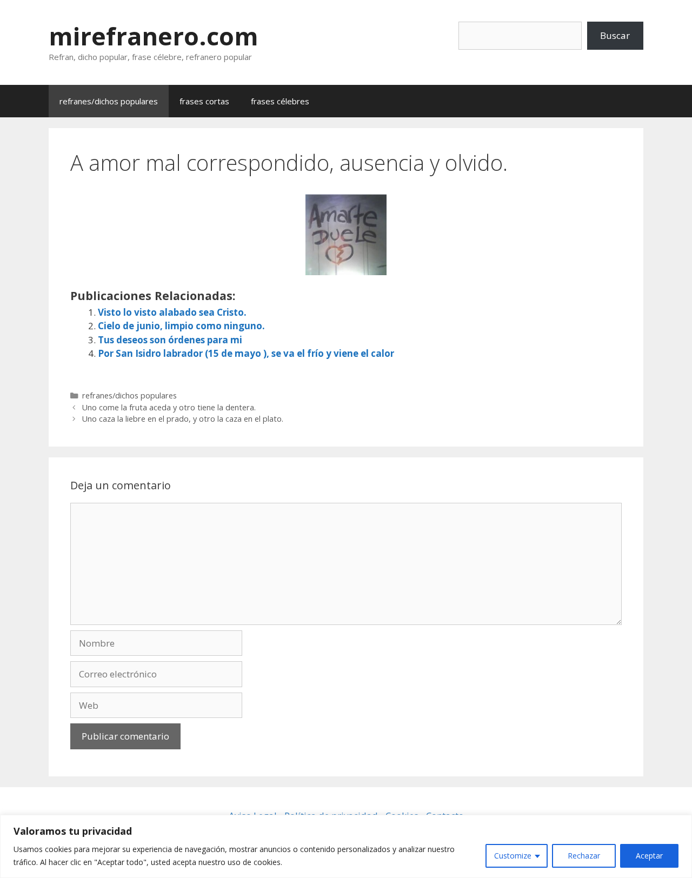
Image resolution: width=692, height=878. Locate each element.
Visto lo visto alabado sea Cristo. (172, 312)
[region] (346, 846)
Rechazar (584, 855)
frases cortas (204, 101)
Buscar (615, 35)
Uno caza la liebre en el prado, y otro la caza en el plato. (182, 419)
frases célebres (280, 101)
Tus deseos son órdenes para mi (170, 340)
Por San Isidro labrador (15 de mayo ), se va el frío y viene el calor (246, 353)
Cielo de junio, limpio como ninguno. (181, 326)
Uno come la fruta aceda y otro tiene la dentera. (169, 407)
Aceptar (649, 855)
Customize (512, 855)
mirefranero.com (153, 35)
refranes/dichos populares (108, 101)
